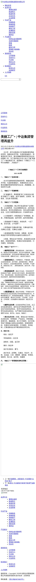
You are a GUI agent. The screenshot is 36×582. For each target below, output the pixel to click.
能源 (10, 45)
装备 (10, 43)
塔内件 (11, 51)
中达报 (11, 60)
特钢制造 (12, 22)
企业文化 (12, 16)
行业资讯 (12, 64)
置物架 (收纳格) (14, 49)
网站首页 (8, 5)
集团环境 (12, 14)
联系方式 (12, 68)
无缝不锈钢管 (13, 41)
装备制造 (12, 24)
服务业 (11, 35)
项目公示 (12, 62)
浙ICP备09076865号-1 (16, 579)
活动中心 (12, 57)
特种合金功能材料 (15, 39)
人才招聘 (8, 72)
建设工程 (12, 47)
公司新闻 (12, 55)
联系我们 (8, 66)
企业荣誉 (12, 18)
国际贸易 (12, 32)
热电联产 (12, 26)
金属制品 (12, 30)
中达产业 (8, 20)
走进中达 (8, 7)
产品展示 (8, 37)
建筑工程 (12, 28)
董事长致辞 (13, 9)
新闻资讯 (8, 53)
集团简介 (12, 12)
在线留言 (12, 70)
